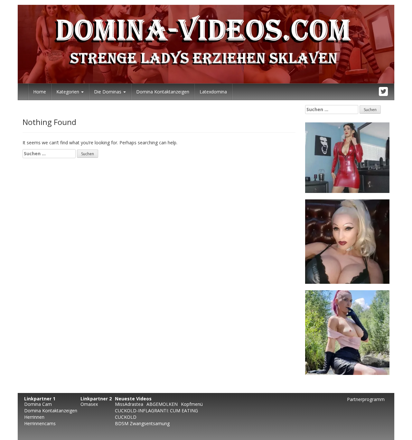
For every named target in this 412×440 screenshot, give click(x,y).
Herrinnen (34, 417)
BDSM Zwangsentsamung (142, 423)
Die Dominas (108, 92)
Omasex (89, 404)
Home (39, 92)
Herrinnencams (40, 423)
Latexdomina (213, 92)
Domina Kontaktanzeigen (162, 92)
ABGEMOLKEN (162, 404)
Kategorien (68, 92)
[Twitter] (384, 92)
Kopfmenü (192, 404)
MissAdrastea (129, 404)
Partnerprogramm (366, 399)
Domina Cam (38, 404)
